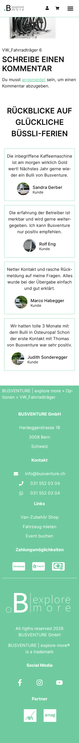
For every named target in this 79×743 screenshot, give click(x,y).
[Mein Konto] (47, 8)
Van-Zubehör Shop (40, 517)
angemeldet (34, 79)
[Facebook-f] (20, 682)
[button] (70, 8)
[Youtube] (59, 682)
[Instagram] (39, 682)
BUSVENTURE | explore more (31, 390)
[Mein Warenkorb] (57, 8)
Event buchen (39, 536)
